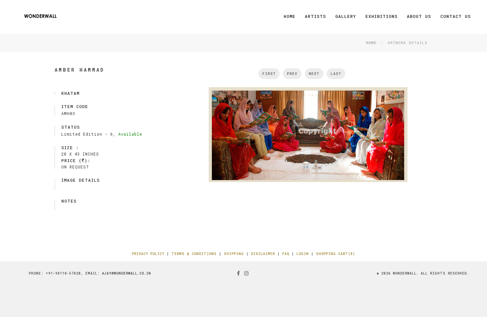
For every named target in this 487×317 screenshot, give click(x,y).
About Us (419, 16)
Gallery (345, 16)
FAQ (285, 254)
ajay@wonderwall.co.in (126, 273)
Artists (315, 16)
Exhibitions (381, 16)
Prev (292, 73)
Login (303, 254)
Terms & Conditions (194, 254)
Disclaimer (263, 254)
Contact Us (455, 16)
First (269, 73)
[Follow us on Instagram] (246, 273)
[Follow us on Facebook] (238, 273)
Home (290, 16)
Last (336, 73)
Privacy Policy (148, 254)
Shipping (234, 254)
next (314, 73)
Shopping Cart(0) (335, 254)
